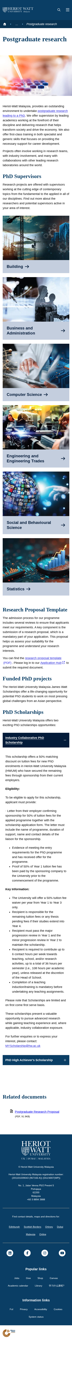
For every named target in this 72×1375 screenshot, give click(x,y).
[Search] (59, 10)
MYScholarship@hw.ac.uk (23, 1080)
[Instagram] (44, 1287)
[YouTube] (62, 1287)
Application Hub (52, 683)
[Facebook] (27, 1287)
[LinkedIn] (10, 1287)
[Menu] (66, 10)
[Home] (5, 24)
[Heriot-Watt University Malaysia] (18, 10)
